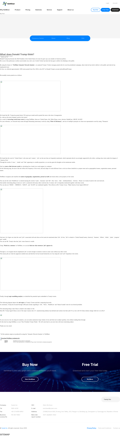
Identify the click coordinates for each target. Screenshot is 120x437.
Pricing (28, 10)
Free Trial (105, 9)
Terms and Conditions (104, 428)
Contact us (116, 428)
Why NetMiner (5, 10)
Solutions (38, 10)
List (1, 339)
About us (71, 10)
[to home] (9, 4)
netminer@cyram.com (50, 408)
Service (49, 10)
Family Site (107, 399)
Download (115, 9)
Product (17, 10)
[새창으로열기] (1, 398)
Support (59, 10)
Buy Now (95, 9)
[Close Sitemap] (0, 436)
